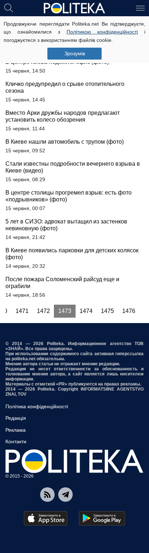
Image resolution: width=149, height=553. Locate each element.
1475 (107, 311)
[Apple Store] (46, 518)
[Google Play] (101, 518)
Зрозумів (74, 53)
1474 (86, 311)
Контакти (15, 441)
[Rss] (47, 494)
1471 (22, 311)
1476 (128, 311)
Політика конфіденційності (36, 406)
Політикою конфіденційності (102, 32)
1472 (43, 311)
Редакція (15, 418)
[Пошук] (8, 7)
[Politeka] (74, 8)
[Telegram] (65, 494)
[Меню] (140, 7)
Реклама (15, 430)
